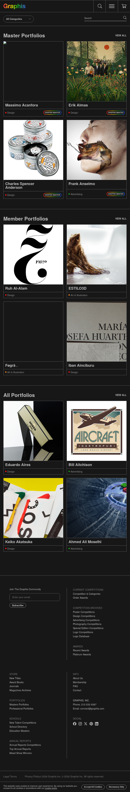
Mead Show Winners (20, 753)
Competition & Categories (86, 593)
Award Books (16, 682)
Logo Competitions (83, 632)
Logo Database (81, 636)
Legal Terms (10, 776)
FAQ (75, 686)
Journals (14, 686)
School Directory (18, 726)
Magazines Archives (20, 690)
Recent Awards (81, 650)
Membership (79, 682)
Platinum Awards (82, 654)
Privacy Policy (32, 776)
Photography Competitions (87, 624)
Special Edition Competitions (88, 628)
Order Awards (80, 597)
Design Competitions (84, 616)
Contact (77, 690)
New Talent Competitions (22, 722)
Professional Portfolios (21, 708)
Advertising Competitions (86, 620)
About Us (78, 678)
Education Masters (19, 730)
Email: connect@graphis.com (88, 708)
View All (121, 35)
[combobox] (18, 19)
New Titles (15, 678)
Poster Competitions (84, 612)
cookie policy (51, 788)
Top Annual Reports (20, 749)
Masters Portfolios (19, 704)
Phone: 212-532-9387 (84, 704)
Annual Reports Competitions (25, 745)
